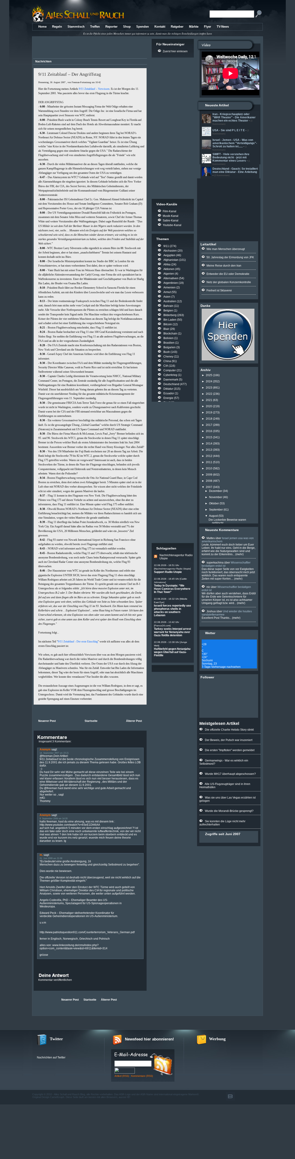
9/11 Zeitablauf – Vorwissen (94, 88)
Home (42, 26)
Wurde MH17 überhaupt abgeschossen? (230, 774)
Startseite (91, 721)
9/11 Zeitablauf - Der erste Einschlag (78, 641)
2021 (209, 400)
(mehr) (239, 554)
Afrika (167, 264)
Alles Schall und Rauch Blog (69, 1094)
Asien (167, 296)
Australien (169, 301)
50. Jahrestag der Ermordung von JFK (230, 257)
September (216, 509)
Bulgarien (169, 347)
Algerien (168, 273)
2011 (209, 462)
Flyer (207, 26)
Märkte (193, 26)
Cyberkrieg (170, 375)
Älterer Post (134, 721)
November (215, 497)
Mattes (210, 538)
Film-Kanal (169, 211)
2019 (209, 412)
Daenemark (170, 379)
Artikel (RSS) (122, 1076)
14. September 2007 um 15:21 (54, 753)
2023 (209, 387)
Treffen (95, 26)
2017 (209, 425)
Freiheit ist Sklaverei (219, 290)
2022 (209, 393)
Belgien (168, 310)
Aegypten (169, 255)
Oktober (214, 503)
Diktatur (168, 388)
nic (208, 587)
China (167, 361)
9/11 (166, 246)
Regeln (57, 26)
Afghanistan (170, 259)
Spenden (142, 26)
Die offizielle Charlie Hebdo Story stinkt (229, 729)
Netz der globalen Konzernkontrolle (228, 282)
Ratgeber (177, 26)
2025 (209, 375)
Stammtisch (76, 26)
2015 (209, 437)
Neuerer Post (47, 721)
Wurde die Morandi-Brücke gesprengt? (229, 811)
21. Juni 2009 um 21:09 (51, 858)
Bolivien (168, 338)
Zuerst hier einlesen (175, 51)
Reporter (111, 26)
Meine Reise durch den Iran (223, 265)
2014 (209, 443)
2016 (209, 431)
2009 (209, 474)
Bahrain (168, 306)
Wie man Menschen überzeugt (225, 249)
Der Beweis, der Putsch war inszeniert (228, 740)
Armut (167, 292)
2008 (209, 480)
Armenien (169, 287)
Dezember (215, 491)
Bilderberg (170, 315)
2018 (209, 418)
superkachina (215, 562)
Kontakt (159, 26)
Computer (169, 370)
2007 (209, 487)
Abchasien (170, 250)
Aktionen (168, 269)
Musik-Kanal (170, 216)
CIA (165, 365)
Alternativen (170, 278)
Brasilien (168, 342)
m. (41, 855)
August (213, 515)
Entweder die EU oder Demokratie (227, 274)
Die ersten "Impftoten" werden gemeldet (229, 750)
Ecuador (168, 393)
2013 (209, 449)
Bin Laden (169, 319)
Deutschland (171, 384)
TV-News (223, 26)
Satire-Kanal (170, 220)
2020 (209, 406)
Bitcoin (167, 324)
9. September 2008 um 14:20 (54, 818)
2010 (209, 468)
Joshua (211, 611)
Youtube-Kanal (172, 225)
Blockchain (170, 333)
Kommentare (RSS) (142, 1076)
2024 (209, 381)
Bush (166, 352)
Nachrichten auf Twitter (51, 1057)
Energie (168, 398)
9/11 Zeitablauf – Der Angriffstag (69, 74)
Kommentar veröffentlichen (55, 980)
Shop (127, 26)
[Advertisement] (89, 48)
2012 (209, 456)
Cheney (168, 356)
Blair (166, 329)
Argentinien (170, 283)
